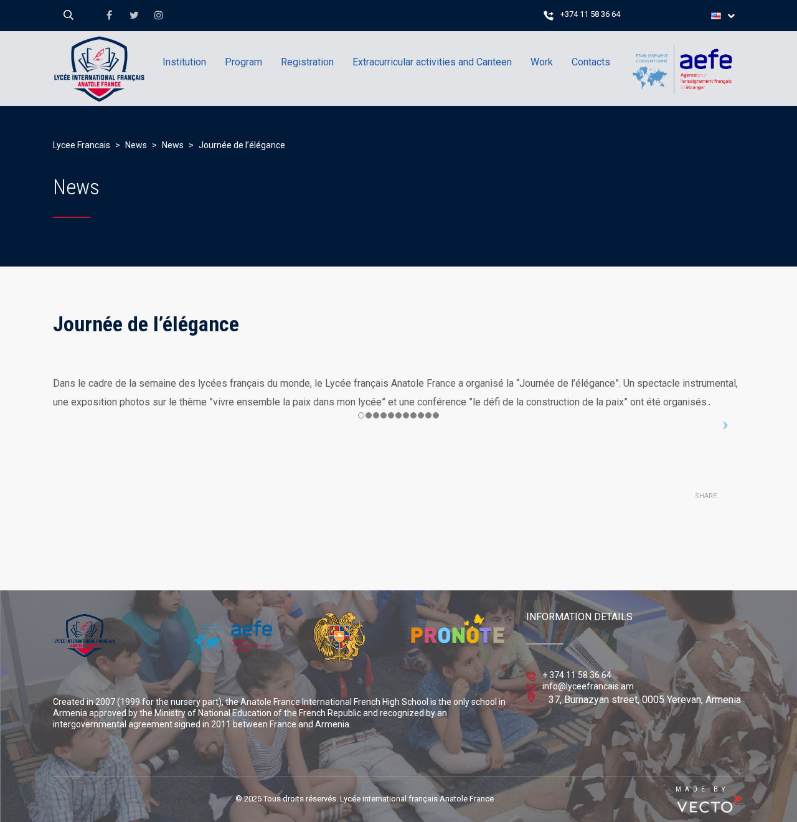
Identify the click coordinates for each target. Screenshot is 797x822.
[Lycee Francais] (124, 121)
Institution (184, 62)
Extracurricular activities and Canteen (432, 62)
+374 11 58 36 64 (590, 14)
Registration (307, 62)
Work (542, 62)
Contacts (591, 62)
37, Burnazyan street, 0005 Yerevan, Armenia (645, 700)
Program (243, 62)
